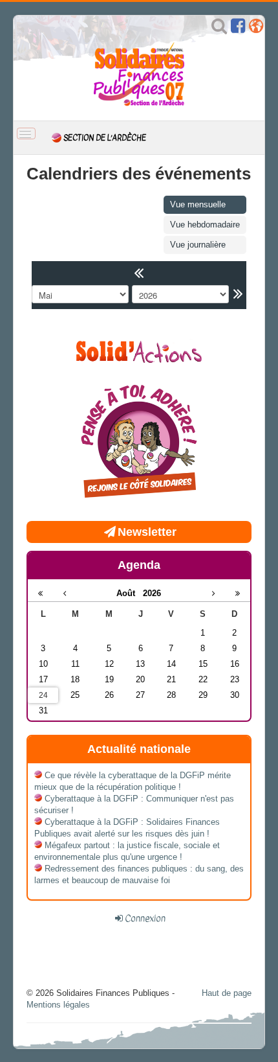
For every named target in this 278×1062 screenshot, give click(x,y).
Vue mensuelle (198, 204)
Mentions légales (58, 1005)
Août (129, 593)
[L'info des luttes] (139, 350)
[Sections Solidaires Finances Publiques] (256, 29)
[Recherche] (219, 29)
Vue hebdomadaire (205, 224)
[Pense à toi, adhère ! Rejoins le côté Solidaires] (139, 443)
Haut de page (226, 993)
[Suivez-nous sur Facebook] (238, 29)
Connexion (145, 918)
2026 (152, 593)
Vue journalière (198, 244)
